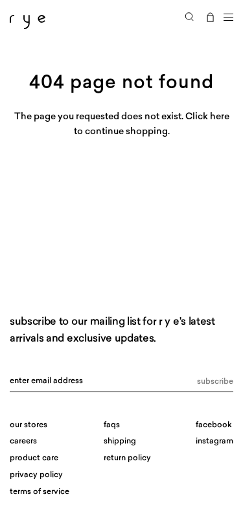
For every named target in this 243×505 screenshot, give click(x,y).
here (219, 117)
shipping (120, 441)
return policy (127, 458)
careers (23, 441)
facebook (214, 425)
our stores (28, 425)
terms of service (39, 492)
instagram (214, 441)
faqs (112, 425)
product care (34, 458)
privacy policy (36, 475)
